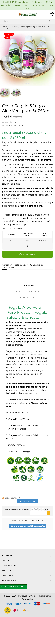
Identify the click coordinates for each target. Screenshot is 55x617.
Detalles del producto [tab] (28, 291)
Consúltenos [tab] (27, 298)
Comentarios (12, 498)
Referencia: (7, 122)
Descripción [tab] (27, 285)
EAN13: (5, 125)
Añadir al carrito (27, 254)
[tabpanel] (27, 58)
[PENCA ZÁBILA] (27, 14)
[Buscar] (50, 21)
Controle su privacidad (13, 586)
